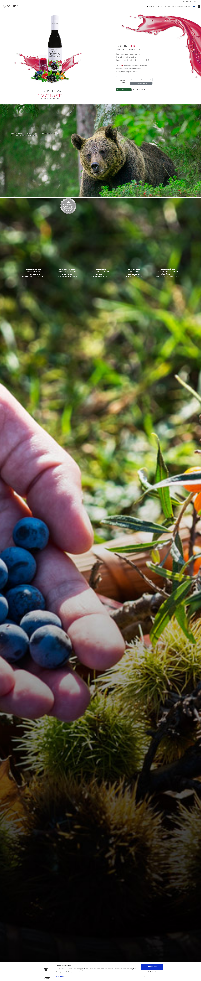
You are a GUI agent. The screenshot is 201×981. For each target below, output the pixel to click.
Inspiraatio (188, 7)
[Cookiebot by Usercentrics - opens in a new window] (46, 978)
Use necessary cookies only (152, 976)
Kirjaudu (196, 1)
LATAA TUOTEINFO (124, 90)
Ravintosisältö (139, 90)
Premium (180, 7)
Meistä (151, 7)
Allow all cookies (152, 966)
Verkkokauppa (187, 1)
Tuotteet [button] (158, 7)
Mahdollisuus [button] (170, 7)
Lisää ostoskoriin (142, 83)
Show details (60, 976)
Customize (151, 971)
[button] (195, 6)
